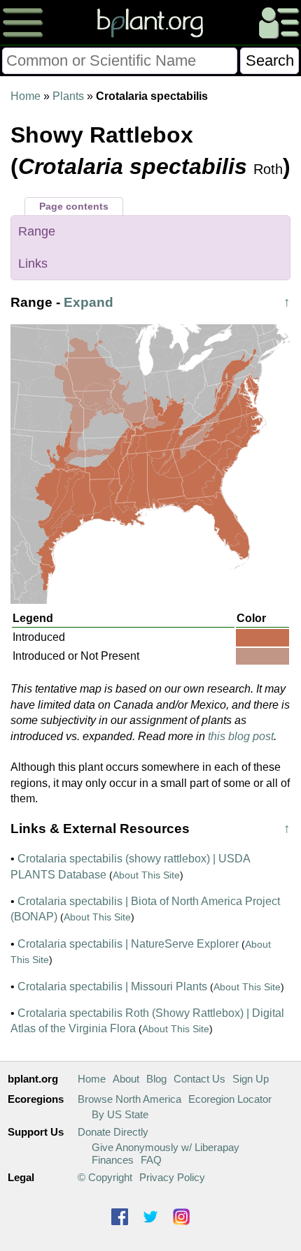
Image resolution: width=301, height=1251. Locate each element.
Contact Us (199, 1079)
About (126, 1079)
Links (33, 263)
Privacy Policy (172, 1177)
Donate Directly (113, 1132)
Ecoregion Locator (230, 1099)
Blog (156, 1079)
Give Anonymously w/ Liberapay (165, 1147)
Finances (113, 1160)
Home (25, 96)
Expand (88, 302)
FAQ (151, 1160)
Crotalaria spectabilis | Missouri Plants (112, 986)
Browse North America (129, 1099)
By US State (120, 1114)
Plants (68, 96)
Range (36, 231)
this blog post (241, 736)
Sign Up (250, 1079)
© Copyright (105, 1177)
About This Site (146, 875)
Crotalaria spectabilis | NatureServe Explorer (128, 944)
